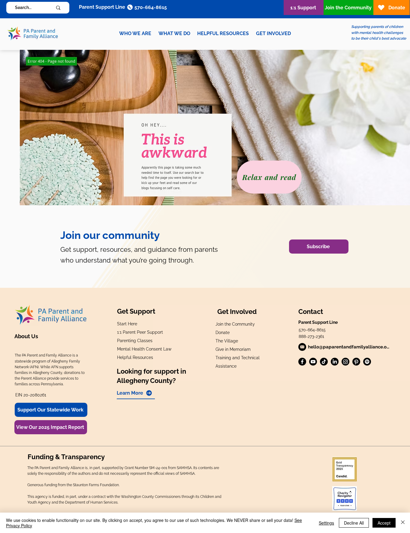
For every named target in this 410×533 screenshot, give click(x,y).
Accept (384, 523)
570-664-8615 (312, 329)
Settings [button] (326, 523)
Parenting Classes (134, 340)
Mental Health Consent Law (144, 349)
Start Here (127, 323)
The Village (227, 341)
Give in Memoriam (233, 349)
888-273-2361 (311, 336)
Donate (223, 332)
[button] (135, 33)
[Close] (402, 522)
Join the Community (235, 324)
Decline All (354, 523)
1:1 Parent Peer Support (140, 332)
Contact (310, 311)
